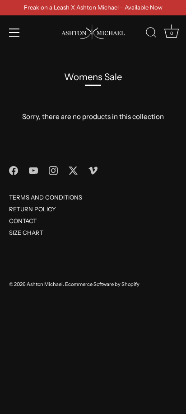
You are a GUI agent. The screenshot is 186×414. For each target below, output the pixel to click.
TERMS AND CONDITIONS (45, 197)
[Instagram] (53, 170)
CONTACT (23, 220)
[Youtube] (33, 170)
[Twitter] (73, 170)
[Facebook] (13, 170)
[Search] (151, 34)
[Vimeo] (93, 170)
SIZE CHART (26, 232)
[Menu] (14, 33)
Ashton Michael (45, 284)
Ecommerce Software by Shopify (102, 284)
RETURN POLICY (32, 209)
